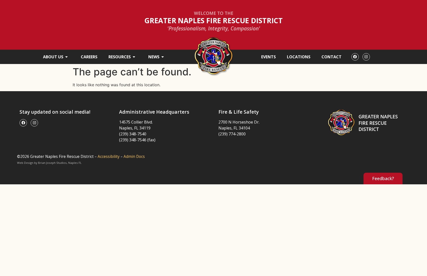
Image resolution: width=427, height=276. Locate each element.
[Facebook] (355, 57)
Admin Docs (134, 156)
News (153, 57)
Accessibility (109, 156)
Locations (298, 57)
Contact (331, 57)
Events (268, 57)
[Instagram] (366, 57)
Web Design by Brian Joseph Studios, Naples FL (49, 163)
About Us (53, 57)
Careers (89, 57)
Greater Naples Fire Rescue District (213, 20)
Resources (119, 57)
